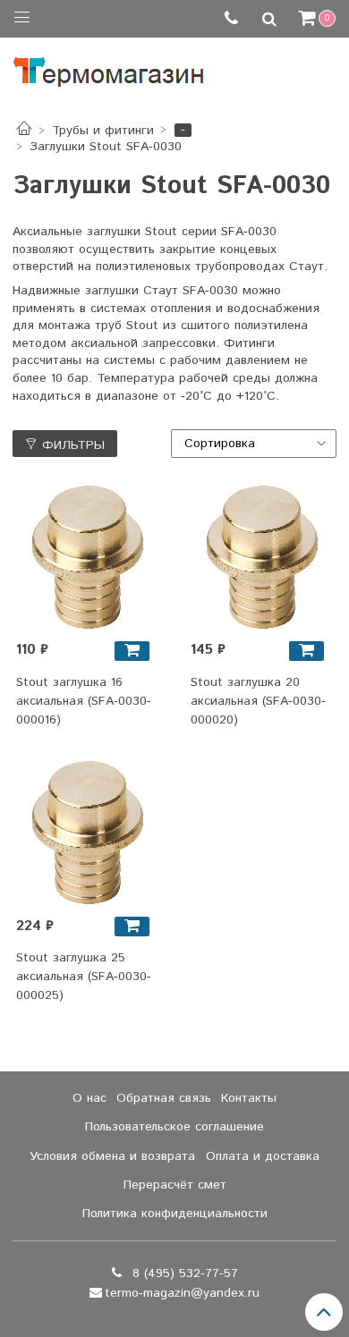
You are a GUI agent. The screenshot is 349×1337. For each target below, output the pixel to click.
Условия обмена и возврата (112, 1156)
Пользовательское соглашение (174, 1127)
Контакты (249, 1098)
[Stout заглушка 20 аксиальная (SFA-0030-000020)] (262, 557)
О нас (89, 1098)
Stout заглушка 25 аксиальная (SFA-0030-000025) (83, 976)
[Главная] (24, 131)
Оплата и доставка (262, 1156)
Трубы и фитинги (103, 131)
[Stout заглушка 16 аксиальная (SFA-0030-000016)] (87, 557)
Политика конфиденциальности (175, 1214)
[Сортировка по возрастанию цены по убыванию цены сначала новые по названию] (254, 443)
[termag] (109, 67)
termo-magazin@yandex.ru (182, 1293)
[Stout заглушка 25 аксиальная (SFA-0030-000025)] (87, 832)
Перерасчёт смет (174, 1185)
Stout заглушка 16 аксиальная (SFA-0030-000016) (83, 701)
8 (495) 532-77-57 (183, 1273)
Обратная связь (163, 1098)
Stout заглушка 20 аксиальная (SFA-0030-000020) (258, 701)
